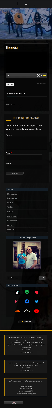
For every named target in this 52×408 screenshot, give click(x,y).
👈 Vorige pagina (27, 321)
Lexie (10, 104)
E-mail (9, 163)
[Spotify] (27, 292)
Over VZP (11, 229)
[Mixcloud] (17, 292)
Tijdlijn (10, 207)
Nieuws (10, 211)
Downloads (12, 220)
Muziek (10, 202)
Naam (9, 153)
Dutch (14, 403)
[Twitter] (37, 301)
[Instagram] (17, 301)
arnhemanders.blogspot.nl (27, 394)
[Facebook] (27, 301)
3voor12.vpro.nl (27, 352)
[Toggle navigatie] (26, 4)
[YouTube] (37, 311)
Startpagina (12, 194)
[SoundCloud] (17, 311)
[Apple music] (37, 292)
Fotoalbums (12, 216)
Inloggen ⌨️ (12, 198)
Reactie (9, 135)
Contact (10, 225)
